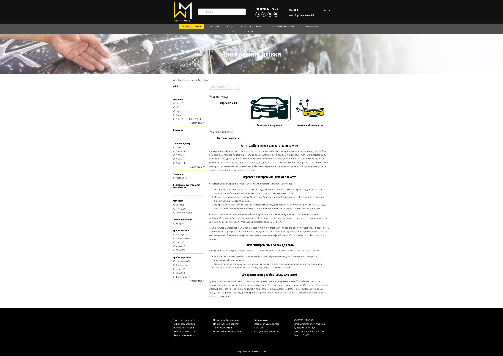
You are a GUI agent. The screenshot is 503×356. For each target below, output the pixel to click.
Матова (180, 177)
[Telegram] (257, 14)
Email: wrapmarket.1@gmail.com (309, 323)
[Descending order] (237, 87)
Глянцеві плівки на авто (185, 331)
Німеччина (181, 238)
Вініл (178, 204)
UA (325, 10)
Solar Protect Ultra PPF (187, 119)
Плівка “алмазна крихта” (226, 323)
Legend (179, 111)
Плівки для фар (261, 320)
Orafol (179, 115)
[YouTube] (276, 14)
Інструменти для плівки (266, 331)
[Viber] (269, 14)
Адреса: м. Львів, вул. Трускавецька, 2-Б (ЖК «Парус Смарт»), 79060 (309, 331)
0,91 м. (179, 159)
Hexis (178, 103)
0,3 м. (178, 147)
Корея (179, 246)
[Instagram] (263, 14)
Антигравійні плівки (183, 327)
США (178, 250)
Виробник (178, 99)
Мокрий (180, 223)
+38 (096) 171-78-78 (266, 8)
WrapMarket (179, 80)
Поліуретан (182, 212)
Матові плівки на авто (184, 335)
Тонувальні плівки (223, 327)
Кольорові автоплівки (184, 323)
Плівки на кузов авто (184, 320)
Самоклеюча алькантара (266, 323)
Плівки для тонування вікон (227, 331)
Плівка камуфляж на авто (226, 320)
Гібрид (179, 208)
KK (177, 107)
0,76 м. (179, 155)
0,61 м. (179, 151)
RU (328, 10)
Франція (180, 234)
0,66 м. (179, 163)
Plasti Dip (258, 327)
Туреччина (181, 277)
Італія (179, 242)
